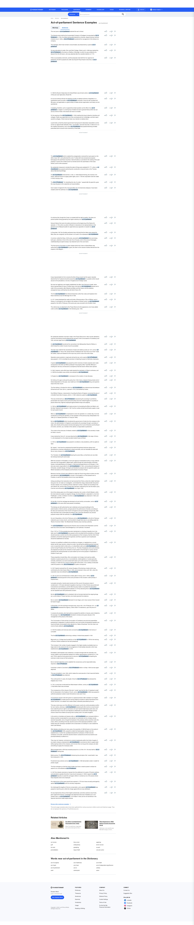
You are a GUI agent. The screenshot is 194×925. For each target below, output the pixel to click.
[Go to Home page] (36, 9)
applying (98, 842)
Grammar (77, 899)
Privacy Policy (103, 893)
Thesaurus (78, 893)
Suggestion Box (128, 893)
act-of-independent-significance (104, 865)
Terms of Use (102, 902)
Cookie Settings (103, 899)
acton (97, 870)
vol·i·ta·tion (54, 842)
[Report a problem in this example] (115, 31)
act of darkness (78, 862)
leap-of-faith (77, 850)
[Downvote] (111, 31)
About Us (101, 890)
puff (52, 845)
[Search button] (123, 14)
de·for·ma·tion (100, 845)
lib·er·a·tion (76, 842)
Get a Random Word (57, 897)
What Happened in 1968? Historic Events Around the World (107, 823)
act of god (53, 865)
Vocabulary (78, 902)
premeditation (54, 850)
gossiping (76, 847)
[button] (141, 9)
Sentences (72, 14)
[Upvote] (106, 31)
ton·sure (53, 847)
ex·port (98, 847)
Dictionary (77, 890)
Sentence (57, 18)
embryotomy (77, 845)
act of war (76, 865)
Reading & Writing (80, 908)
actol (52, 870)
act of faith (99, 862)
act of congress (55, 862)
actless (98, 868)
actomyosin (77, 870)
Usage (77, 905)
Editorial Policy (103, 896)
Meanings (55, 28)
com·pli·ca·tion (100, 850)
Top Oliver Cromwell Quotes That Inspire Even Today (73, 822)
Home (52, 18)
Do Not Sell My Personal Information (104, 906)
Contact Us (127, 890)
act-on (75, 868)
